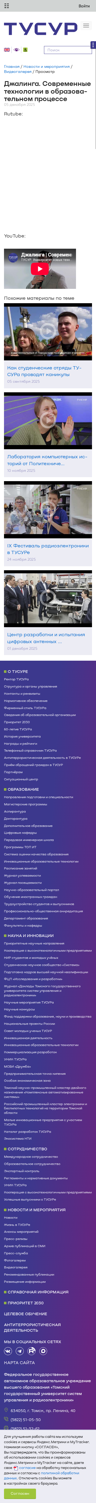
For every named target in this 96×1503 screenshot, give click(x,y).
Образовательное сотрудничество (32, 1163)
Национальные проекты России (29, 1023)
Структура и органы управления (30, 686)
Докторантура (15, 818)
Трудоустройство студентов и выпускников (39, 904)
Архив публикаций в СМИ (24, 1246)
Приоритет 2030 (17, 722)
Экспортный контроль (21, 1171)
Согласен (20, 1493)
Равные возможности (26, 49)
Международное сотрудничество (31, 1156)
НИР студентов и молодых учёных (31, 957)
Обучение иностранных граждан (30, 896)
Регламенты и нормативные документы (36, 1178)
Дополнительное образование (28, 825)
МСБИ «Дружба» (17, 1066)
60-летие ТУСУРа (18, 729)
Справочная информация (38, 1291)
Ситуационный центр (21, 779)
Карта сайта (19, 1362)
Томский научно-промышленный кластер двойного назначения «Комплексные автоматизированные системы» (45, 1092)
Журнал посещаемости (23, 882)
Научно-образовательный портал (31, 890)
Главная (11, 66)
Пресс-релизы (15, 1238)
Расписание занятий (20, 868)
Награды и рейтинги (20, 743)
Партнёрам (13, 772)
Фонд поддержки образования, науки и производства (47, 1016)
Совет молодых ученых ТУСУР (28, 1030)
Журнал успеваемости (22, 875)
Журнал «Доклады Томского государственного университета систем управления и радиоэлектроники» (42, 990)
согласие (27, 1467)
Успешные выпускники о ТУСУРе (30, 1199)
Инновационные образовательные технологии (41, 861)
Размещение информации (25, 1281)
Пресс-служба (16, 1253)
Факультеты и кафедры (23, 925)
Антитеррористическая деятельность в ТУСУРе (42, 757)
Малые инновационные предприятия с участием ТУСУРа (43, 1122)
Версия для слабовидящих (17, 50)
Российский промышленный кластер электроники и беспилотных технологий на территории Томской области (45, 1108)
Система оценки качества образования (36, 854)
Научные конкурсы (19, 1009)
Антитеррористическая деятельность (32, 1327)
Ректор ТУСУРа (16, 679)
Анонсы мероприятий (21, 1231)
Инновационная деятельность (28, 1038)
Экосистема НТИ (17, 1138)
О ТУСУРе (18, 671)
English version (8, 50)
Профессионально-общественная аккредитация (43, 911)
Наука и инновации (31, 935)
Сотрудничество (27, 1148)
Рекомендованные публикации (29, 1274)
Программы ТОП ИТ (20, 847)
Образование (23, 789)
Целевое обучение (25, 1313)
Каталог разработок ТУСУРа (27, 1131)
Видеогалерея (17, 71)
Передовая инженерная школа (29, 840)
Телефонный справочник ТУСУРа (30, 750)
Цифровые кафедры (20, 832)
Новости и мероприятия (46, 66)
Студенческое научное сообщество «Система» (41, 965)
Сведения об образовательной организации (40, 715)
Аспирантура (15, 811)
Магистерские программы (25, 804)
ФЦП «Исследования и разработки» (33, 979)
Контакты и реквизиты (22, 693)
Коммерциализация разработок (30, 1052)
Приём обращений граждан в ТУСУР (33, 765)
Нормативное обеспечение (25, 700)
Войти (84, 6)
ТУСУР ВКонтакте (8, 1351)
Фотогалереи (15, 1260)
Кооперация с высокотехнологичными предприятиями (48, 950)
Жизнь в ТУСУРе (17, 1224)
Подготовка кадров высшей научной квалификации (46, 972)
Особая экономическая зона (27, 1080)
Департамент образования (26, 918)
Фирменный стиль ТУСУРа (25, 708)
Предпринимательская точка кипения (35, 1073)
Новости (10, 1217)
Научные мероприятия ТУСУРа (29, 1002)
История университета (22, 736)
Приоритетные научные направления (34, 943)
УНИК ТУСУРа (15, 1059)
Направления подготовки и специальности (38, 797)
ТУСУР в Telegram (20, 1351)
